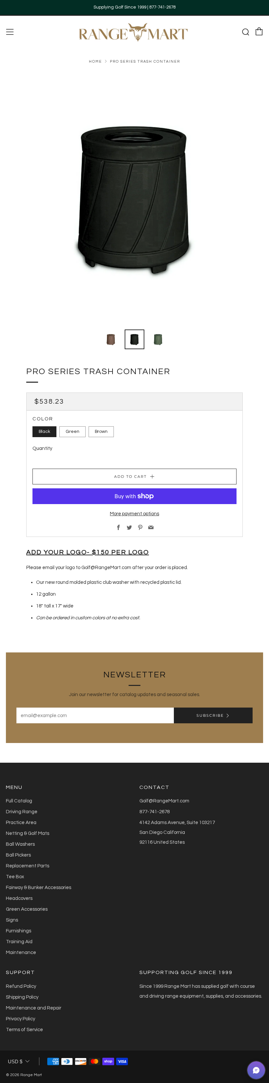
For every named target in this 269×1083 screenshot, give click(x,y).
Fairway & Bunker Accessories (38, 887)
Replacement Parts (27, 865)
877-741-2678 (154, 811)
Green (72, 431)
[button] (256, 1070)
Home (95, 61)
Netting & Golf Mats (27, 833)
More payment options (134, 513)
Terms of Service (24, 1029)
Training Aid (19, 941)
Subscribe (210, 715)
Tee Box (15, 876)
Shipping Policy (22, 997)
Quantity (42, 448)
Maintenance (21, 952)
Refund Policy (21, 986)
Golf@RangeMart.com (164, 800)
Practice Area (21, 822)
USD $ (15, 1061)
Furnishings (18, 930)
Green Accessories (27, 909)
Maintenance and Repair (33, 1008)
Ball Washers (20, 844)
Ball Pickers (18, 855)
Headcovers (19, 898)
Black (44, 431)
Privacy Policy (20, 1018)
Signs (12, 920)
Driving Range (21, 811)
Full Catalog (19, 800)
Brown (101, 431)
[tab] (111, 339)
